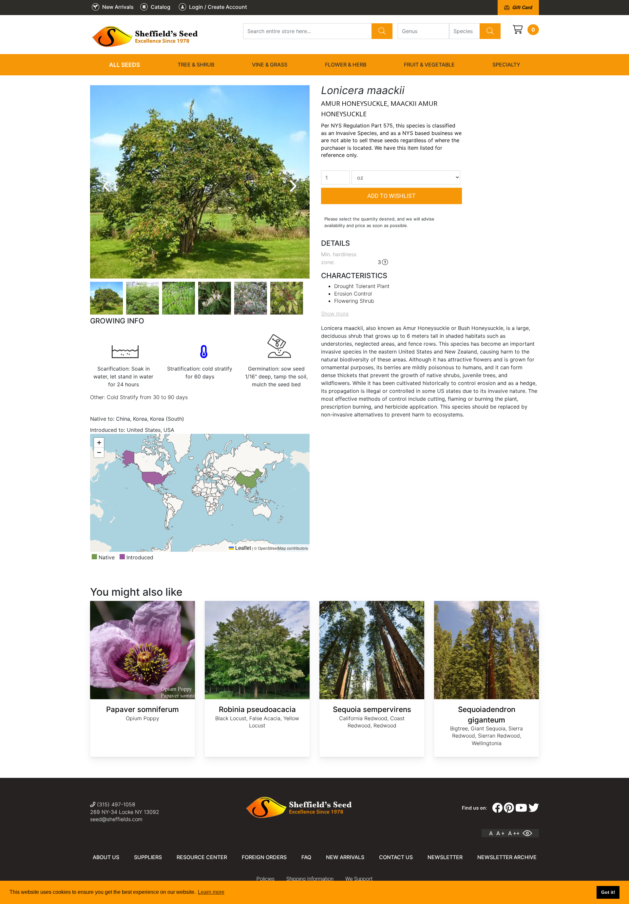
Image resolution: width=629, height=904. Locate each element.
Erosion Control (353, 293)
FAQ (306, 857)
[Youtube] (521, 808)
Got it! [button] (608, 892)
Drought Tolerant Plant (362, 286)
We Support (358, 879)
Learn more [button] (211, 892)
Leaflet (242, 547)
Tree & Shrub (196, 64)
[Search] (382, 31)
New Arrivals (345, 857)
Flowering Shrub (354, 301)
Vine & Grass (269, 64)
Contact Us (396, 857)
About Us (106, 857)
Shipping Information (310, 879)
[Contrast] (530, 833)
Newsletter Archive (507, 857)
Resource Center (202, 857)
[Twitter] (533, 808)
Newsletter (445, 857)
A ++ (514, 833)
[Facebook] (497, 808)
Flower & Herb (345, 64)
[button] (99, 443)
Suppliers (148, 857)
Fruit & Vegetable (429, 64)
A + (500, 833)
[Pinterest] (509, 808)
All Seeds (124, 64)
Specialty (506, 64)
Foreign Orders (264, 857)
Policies (266, 879)
